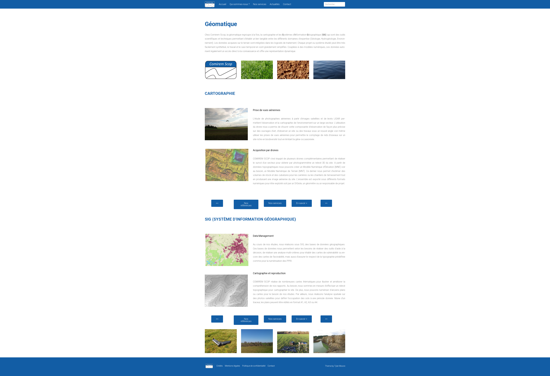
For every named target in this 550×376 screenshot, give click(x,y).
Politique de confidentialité (253, 366)
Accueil (222, 4)
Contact (287, 4)
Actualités (275, 4)
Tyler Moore (339, 366)
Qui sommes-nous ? (240, 4)
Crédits (219, 366)
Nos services (259, 4)
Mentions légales (232, 366)
